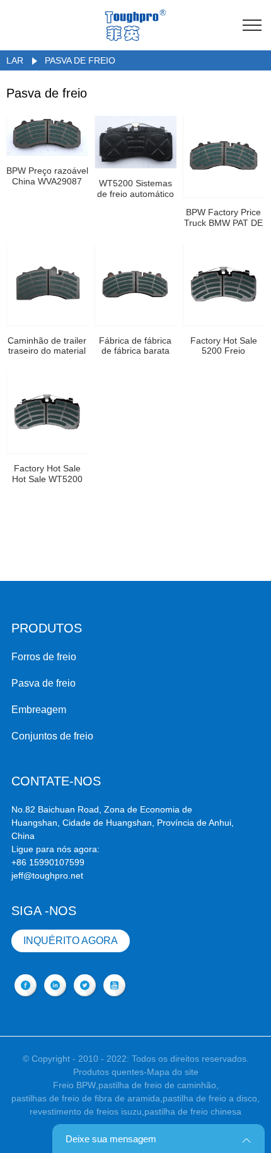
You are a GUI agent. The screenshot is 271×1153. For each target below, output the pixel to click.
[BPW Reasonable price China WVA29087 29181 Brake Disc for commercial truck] (47, 135)
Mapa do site (173, 1072)
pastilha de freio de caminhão (157, 1085)
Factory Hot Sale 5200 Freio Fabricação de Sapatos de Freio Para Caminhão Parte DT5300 (223, 346)
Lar (14, 60)
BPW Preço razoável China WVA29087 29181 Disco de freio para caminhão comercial (47, 176)
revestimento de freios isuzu (86, 1111)
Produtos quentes (108, 1072)
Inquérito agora (70, 940)
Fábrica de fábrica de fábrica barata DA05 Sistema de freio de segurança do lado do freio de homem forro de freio (135, 346)
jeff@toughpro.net (47, 875)
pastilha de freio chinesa (192, 1111)
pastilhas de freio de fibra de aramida (85, 1098)
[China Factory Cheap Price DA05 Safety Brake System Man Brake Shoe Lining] (135, 284)
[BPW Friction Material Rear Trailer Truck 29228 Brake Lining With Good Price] (47, 284)
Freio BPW (74, 1085)
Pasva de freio (80, 60)
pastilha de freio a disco (210, 1098)
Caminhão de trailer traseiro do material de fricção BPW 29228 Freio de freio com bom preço (47, 346)
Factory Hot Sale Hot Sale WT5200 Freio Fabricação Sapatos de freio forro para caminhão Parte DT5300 (47, 474)
